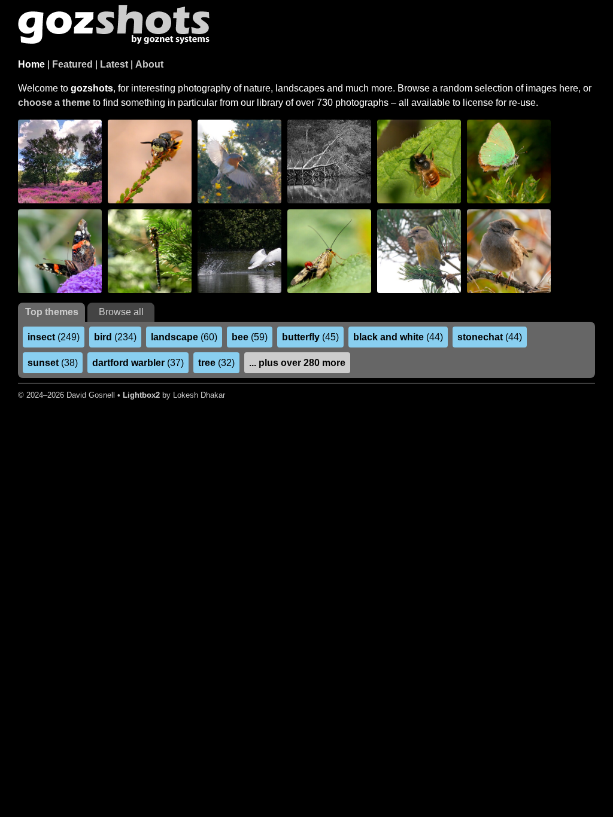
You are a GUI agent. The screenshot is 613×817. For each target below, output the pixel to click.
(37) (138, 363)
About (149, 64)
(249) (54, 337)
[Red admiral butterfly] (60, 251)
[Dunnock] (509, 251)
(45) (310, 337)
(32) (216, 363)
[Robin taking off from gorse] (239, 161)
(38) (53, 363)
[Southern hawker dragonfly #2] (150, 251)
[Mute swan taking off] (239, 251)
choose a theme (54, 102)
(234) (115, 337)
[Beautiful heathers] (60, 161)
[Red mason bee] (419, 161)
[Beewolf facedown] (150, 161)
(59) (250, 337)
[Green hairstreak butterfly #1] (509, 161)
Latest (114, 64)
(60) (184, 337)
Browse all (121, 312)
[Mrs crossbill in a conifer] (419, 251)
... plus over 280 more (297, 363)
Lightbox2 (141, 395)
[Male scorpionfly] (329, 251)
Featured (72, 64)
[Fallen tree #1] (329, 161)
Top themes (51, 312)
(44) (398, 337)
